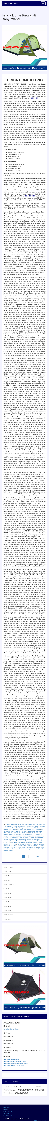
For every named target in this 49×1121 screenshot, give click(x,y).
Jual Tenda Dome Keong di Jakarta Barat (20, 828)
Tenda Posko (8, 902)
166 (37, 856)
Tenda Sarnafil (8, 910)
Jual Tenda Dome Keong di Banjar (28, 847)
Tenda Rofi (7, 880)
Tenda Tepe (7, 919)
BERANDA (6, 1108)
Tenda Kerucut (8, 915)
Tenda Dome (8, 906)
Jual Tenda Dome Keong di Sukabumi (27, 845)
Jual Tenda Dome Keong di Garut (17, 839)
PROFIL (5, 1110)
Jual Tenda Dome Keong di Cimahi (26, 849)
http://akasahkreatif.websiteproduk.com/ (16, 1064)
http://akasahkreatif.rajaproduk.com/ (15, 1061)
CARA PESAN (7, 1112)
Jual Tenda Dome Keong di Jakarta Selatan (28, 829)
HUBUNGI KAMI (8, 1116)
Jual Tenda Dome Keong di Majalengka (21, 842)
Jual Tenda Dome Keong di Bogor (22, 836)
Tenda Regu (7, 893)
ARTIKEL (6, 1114)
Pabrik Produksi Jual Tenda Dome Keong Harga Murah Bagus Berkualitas (25, 824)
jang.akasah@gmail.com (11, 1029)
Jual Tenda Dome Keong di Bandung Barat (20, 834)
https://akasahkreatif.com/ (11, 1060)
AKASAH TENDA (11, 3)
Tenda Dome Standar (18, 1087)
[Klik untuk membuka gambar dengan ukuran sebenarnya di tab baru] (24, 48)
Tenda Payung (8, 876)
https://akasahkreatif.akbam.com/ (14, 1065)
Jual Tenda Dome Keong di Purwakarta (27, 844)
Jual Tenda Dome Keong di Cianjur (18, 837)
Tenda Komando (9, 884)
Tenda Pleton (8, 889)
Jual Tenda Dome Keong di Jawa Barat (17, 833)
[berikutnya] (42, 856)
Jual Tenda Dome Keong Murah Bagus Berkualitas (17, 826)
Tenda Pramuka (8, 867)
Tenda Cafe (7, 871)
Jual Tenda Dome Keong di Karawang (20, 841)
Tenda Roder (8, 897)
